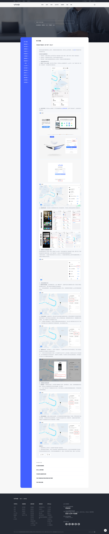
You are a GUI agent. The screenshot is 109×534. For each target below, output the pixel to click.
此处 (75, 49)
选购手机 (23, 509)
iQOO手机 (15, 513)
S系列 (15, 509)
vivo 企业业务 (41, 511)
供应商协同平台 (42, 507)
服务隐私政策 (33, 521)
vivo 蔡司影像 (49, 517)
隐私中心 (49, 513)
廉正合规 (40, 513)
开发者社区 (49, 519)
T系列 (15, 517)
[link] (17, 4)
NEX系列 (15, 519)
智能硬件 (15, 515)
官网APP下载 (24, 515)
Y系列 (15, 511)
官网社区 (28, 1)
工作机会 (49, 509)
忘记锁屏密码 (38, 25)
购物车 (90, 1)
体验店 (24, 1)
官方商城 (23, 507)
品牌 (14, 1)
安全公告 (32, 519)
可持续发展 (49, 515)
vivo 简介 (49, 507)
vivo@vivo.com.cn (69, 517)
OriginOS (18, 1)
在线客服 (67, 503)
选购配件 (23, 511)
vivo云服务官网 (64, 108)
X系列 (15, 507)
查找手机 (32, 511)
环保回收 (32, 517)
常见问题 (32, 513)
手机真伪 (50, 25)
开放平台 (40, 509)
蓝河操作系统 (49, 521)
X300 (47, 25)
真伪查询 (32, 507)
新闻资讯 (49, 511)
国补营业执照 (41, 515)
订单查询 (23, 513)
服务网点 (43, 25)
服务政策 (32, 515)
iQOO (54, 25)
